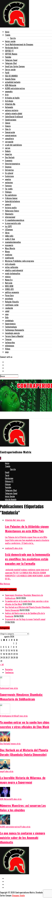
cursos (7, 147)
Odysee (8, 484)
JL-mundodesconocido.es (14, 220)
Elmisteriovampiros (12, 163)
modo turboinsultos (12, 273)
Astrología (9, 100)
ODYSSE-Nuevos (11, 53)
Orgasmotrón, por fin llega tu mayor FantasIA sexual (25, 619)
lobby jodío (9, 235)
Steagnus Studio (18, 895)
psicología (9, 298)
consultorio (9, 138)
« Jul (2, 664)
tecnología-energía (12, 333)
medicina (8, 254)
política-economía (12, 292)
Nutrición (8, 282)
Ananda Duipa (10, 78)
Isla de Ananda (10, 499)
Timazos (8, 339)
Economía (8, 160)
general (8, 204)
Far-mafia (8, 188)
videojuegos (9, 345)
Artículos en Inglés (12, 97)
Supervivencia (10, 323)
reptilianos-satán (11, 304)
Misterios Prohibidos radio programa (19, 260)
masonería (9, 245)
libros (7, 232)
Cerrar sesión (10, 69)
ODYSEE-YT (9, 50)
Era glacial (9, 173)
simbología (9, 320)
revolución (9, 307)
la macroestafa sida (13, 223)
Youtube (8, 56)
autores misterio (11, 110)
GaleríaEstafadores (12, 201)
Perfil (7, 72)
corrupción (9, 141)
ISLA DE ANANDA (11, 75)
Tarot (7, 475)
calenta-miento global (13, 113)
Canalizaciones (10, 119)
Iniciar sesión (10, 41)
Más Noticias (5, 583)
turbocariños (10, 342)
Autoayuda (9, 107)
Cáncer (7, 122)
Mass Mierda (10, 248)
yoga (7, 351)
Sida (6, 317)
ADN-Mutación (10, 85)
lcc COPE (8, 226)
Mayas (7, 251)
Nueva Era (8, 279)
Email (7, 472)
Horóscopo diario (11, 47)
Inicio (7, 31)
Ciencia (8, 126)
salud (7, 311)
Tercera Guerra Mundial (14, 336)
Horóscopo (9, 478)
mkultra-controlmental (14, 270)
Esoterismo (9, 176)
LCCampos (9, 229)
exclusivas (9, 182)
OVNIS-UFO (9, 289)
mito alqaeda (10, 264)
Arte (6, 94)
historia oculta (11, 207)
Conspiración (10, 132)
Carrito (13, 38)
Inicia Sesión (10, 496)
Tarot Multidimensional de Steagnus (19, 44)
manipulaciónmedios (13, 242)
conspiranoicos (11, 135)
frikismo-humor (11, 198)
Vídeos (7, 348)
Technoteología (11, 326)
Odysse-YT (9, 481)
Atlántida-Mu (10, 104)
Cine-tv (8, 129)
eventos (8, 179)
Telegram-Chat (11, 63)
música (8, 276)
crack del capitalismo (13, 144)
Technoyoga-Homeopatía (14, 329)
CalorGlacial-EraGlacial (14, 116)
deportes (8, 154)
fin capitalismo (11, 195)
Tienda (7, 34)
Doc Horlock (9, 157)
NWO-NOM (9, 286)
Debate (7, 151)
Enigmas (8, 166)
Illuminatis (9, 213)
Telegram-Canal (11, 60)
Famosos (8, 185)
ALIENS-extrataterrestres (15, 88)
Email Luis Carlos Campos (15, 66)
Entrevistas (9, 169)
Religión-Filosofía (12, 301)
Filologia (8, 191)
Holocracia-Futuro (12, 210)
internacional (10, 217)
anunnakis (9, 91)
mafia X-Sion (10, 238)
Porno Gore (9, 295)
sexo (6, 314)
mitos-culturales (11, 267)
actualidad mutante (12, 82)
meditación (9, 257)
